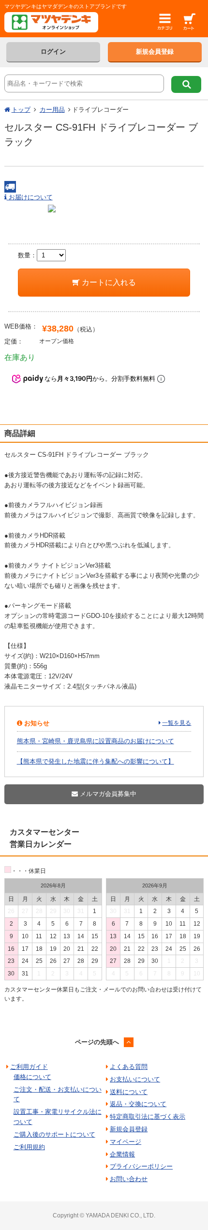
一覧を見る (176, 723)
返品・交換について (138, 1104)
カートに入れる (108, 282)
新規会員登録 (155, 51)
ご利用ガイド (29, 1066)
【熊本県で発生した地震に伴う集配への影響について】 (95, 761)
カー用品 (52, 109)
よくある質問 (129, 1066)
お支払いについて (135, 1079)
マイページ (125, 1141)
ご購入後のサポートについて (54, 1134)
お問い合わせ (129, 1179)
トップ (21, 109)
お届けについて (30, 197)
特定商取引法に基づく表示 (147, 1116)
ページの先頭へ (97, 1042)
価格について (32, 1076)
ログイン (53, 51)
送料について (129, 1091)
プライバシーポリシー (141, 1166)
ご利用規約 (29, 1147)
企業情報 (122, 1154)
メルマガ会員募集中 (107, 793)
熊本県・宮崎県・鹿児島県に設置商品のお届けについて (95, 741)
